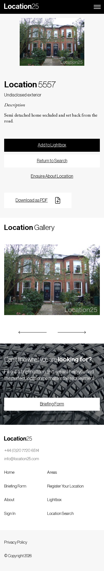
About (9, 500)
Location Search (60, 514)
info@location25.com (21, 459)
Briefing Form (52, 404)
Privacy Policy (15, 542)
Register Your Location (65, 486)
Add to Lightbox (52, 145)
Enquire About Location (52, 176)
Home (9, 472)
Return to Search (52, 161)
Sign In (10, 514)
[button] (32, 332)
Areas (52, 472)
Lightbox (54, 500)
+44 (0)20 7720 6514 (21, 451)
